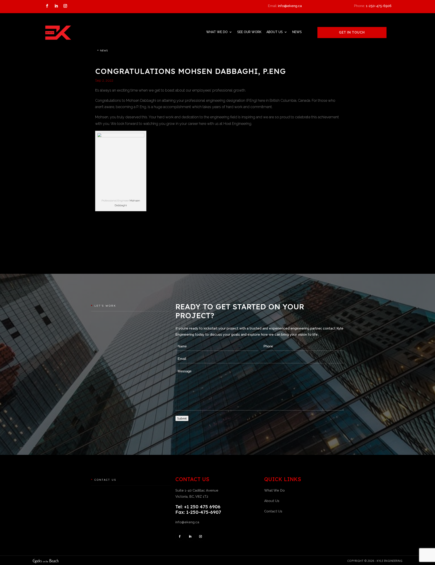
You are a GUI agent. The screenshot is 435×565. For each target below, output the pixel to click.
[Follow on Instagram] (65, 6)
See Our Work (249, 32)
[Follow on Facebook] (47, 6)
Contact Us (273, 511)
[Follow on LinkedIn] (56, 6)
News (297, 32)
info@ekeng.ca (290, 6)
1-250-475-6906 (379, 6)
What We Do (217, 32)
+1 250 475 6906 (202, 506)
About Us (274, 32)
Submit (182, 418)
